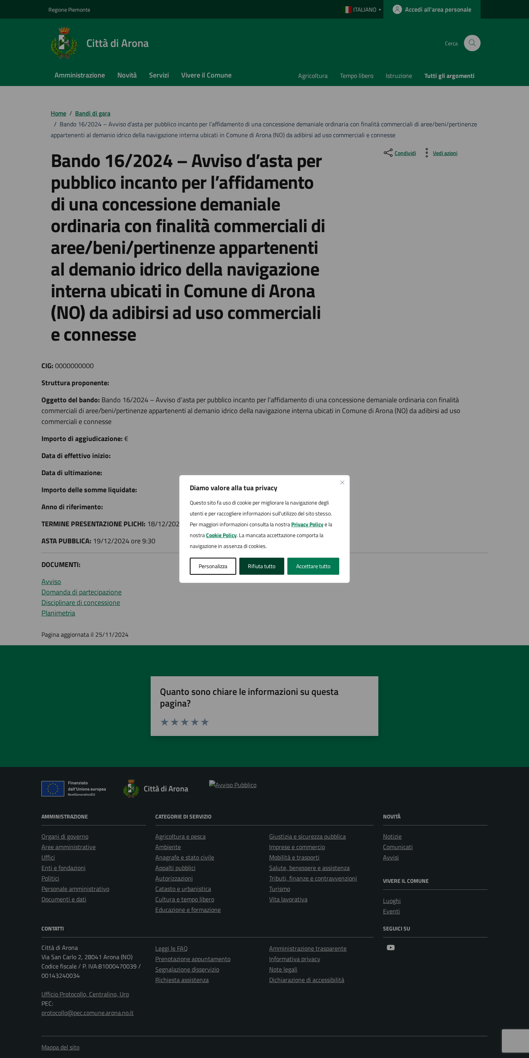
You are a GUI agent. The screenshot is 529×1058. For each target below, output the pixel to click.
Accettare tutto (313, 566)
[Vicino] (342, 482)
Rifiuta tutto (261, 566)
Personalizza (213, 566)
